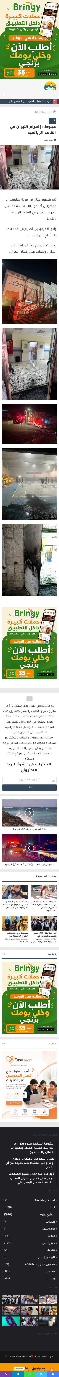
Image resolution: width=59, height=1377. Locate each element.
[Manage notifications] (51, 1370)
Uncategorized (45, 1200)
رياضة (51, 1250)
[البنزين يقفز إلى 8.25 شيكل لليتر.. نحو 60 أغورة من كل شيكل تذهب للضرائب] (29, 1310)
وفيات (51, 1278)
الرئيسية (47, 112)
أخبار (36, 112)
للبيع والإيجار (47, 1257)
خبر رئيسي (48, 1243)
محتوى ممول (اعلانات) (40, 1264)
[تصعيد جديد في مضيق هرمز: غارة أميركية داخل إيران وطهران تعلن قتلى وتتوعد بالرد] (11, 1310)
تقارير (51, 1236)
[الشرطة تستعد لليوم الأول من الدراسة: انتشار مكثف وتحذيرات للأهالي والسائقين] (44, 892)
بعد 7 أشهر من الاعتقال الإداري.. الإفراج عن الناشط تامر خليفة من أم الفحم (15, 905)
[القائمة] (3, 95)
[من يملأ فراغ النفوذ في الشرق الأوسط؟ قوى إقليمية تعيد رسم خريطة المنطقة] (15, 923)
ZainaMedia (10, 1357)
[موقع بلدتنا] (50, 85)
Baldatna (27, 1357)
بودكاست (48, 1229)
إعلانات (50, 1222)
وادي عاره (46, 1215)
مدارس (50, 1271)
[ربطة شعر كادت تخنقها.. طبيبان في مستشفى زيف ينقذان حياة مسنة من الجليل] (11, 1321)
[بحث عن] (55, 95)
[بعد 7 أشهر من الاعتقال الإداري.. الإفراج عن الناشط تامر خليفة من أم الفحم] (15, 892)
